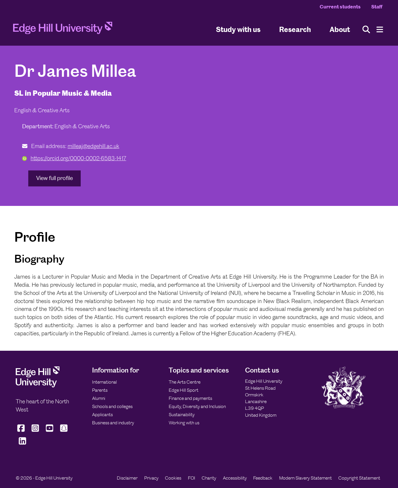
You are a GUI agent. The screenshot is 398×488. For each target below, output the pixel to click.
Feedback (262, 478)
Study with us (238, 29)
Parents (100, 390)
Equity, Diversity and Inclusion (197, 406)
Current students (340, 7)
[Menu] (380, 29)
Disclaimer (127, 478)
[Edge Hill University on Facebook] (22, 432)
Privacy (151, 478)
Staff (376, 7)
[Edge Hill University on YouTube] (49, 432)
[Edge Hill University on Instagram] (35, 432)
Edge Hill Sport (183, 390)
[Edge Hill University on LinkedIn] (22, 445)
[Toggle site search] (366, 29)
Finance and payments (190, 398)
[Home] (62, 30)
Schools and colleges (112, 406)
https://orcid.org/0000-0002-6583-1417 (78, 158)
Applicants (102, 414)
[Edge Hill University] (37, 386)
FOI (191, 478)
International (104, 382)
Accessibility (235, 478)
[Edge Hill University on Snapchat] (64, 432)
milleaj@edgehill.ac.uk (93, 146)
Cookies (173, 478)
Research (295, 29)
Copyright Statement (359, 478)
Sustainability (182, 414)
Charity (209, 478)
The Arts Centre (184, 382)
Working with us (184, 422)
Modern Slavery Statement (305, 478)
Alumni (98, 398)
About (340, 29)
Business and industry (113, 422)
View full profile (54, 178)
